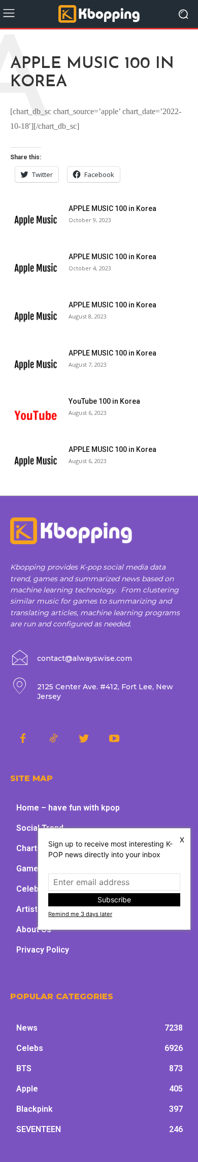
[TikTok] (53, 739)
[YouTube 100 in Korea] (35, 413)
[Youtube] (114, 739)
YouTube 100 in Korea (104, 401)
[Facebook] (23, 739)
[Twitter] (83, 739)
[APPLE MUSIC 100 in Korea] (35, 220)
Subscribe (114, 899)
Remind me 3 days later (80, 914)
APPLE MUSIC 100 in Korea (112, 208)
